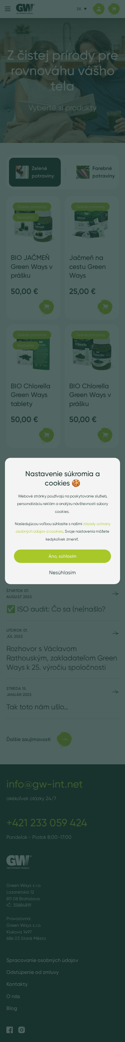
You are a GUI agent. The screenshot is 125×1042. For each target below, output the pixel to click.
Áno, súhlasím (62, 556)
